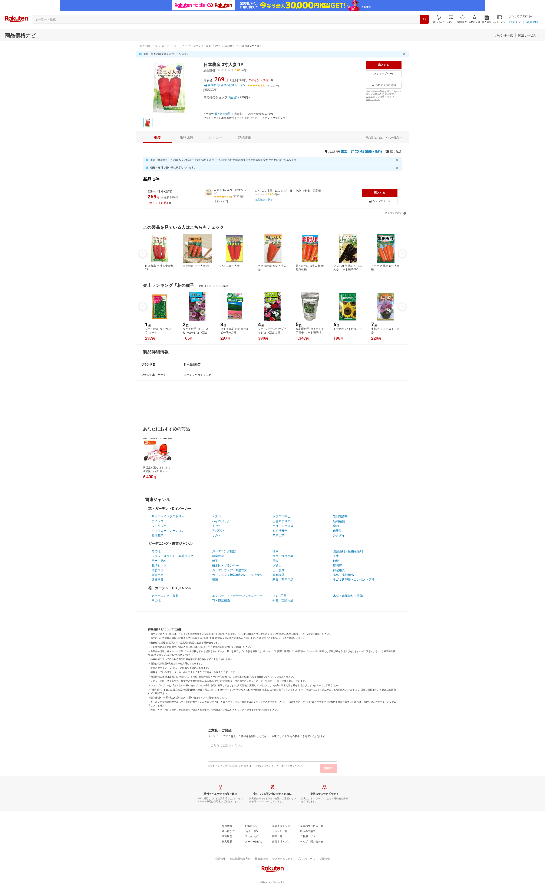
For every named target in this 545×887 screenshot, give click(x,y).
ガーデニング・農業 (199, 45)
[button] (451, 19)
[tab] (157, 137)
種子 (218, 45)
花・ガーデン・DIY (173, 45)
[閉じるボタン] (404, 54)
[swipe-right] (402, 253)
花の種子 (230, 45)
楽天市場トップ (149, 45)
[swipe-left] (142, 253)
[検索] (424, 19)
